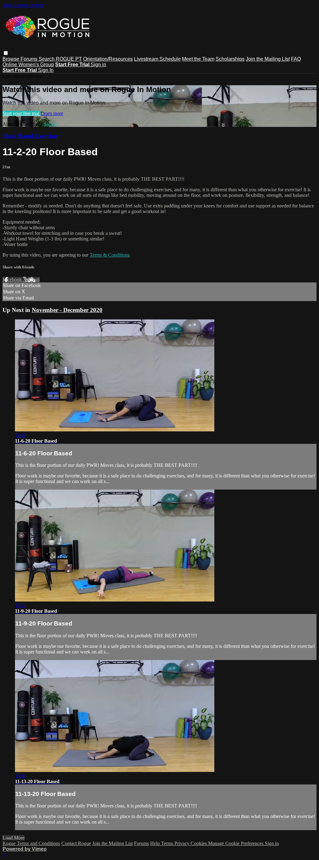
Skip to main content (22, 5)
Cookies (199, 843)
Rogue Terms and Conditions (31, 843)
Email (34, 279)
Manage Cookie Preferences (236, 843)
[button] (6, 53)
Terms (167, 843)
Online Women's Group (28, 64)
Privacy (182, 843)
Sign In (46, 70)
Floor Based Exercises (30, 135)
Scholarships (230, 59)
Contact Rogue (76, 843)
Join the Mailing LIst (268, 59)
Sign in (98, 64)
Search (47, 59)
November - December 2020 (67, 310)
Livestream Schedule (157, 59)
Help (155, 843)
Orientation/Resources (108, 59)
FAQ (296, 59)
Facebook (12, 279)
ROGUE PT (69, 59)
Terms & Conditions (110, 255)
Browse (11, 59)
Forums (30, 59)
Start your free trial (21, 113)
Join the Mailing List (112, 843)
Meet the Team (198, 59)
